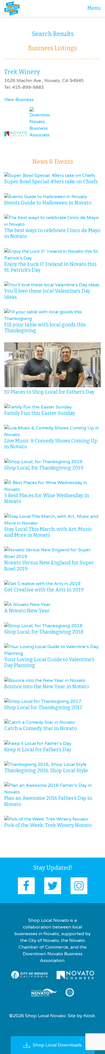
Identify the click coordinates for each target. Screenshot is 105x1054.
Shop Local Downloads (57, 1045)
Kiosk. (89, 1016)
